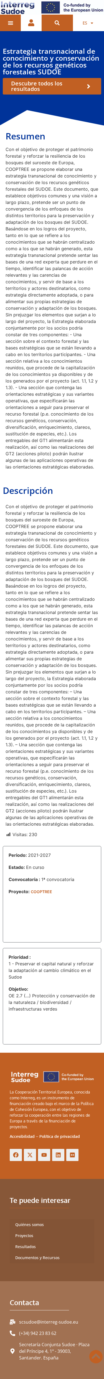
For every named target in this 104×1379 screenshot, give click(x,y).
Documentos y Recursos (37, 1257)
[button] (57, 23)
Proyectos (24, 1235)
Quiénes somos (29, 1224)
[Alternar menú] (10, 23)
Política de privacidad (59, 1136)
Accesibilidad (22, 1136)
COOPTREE (41, 891)
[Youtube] (44, 1155)
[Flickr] (72, 1155)
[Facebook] (16, 1155)
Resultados (25, 1246)
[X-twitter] (30, 1155)
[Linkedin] (58, 1155)
